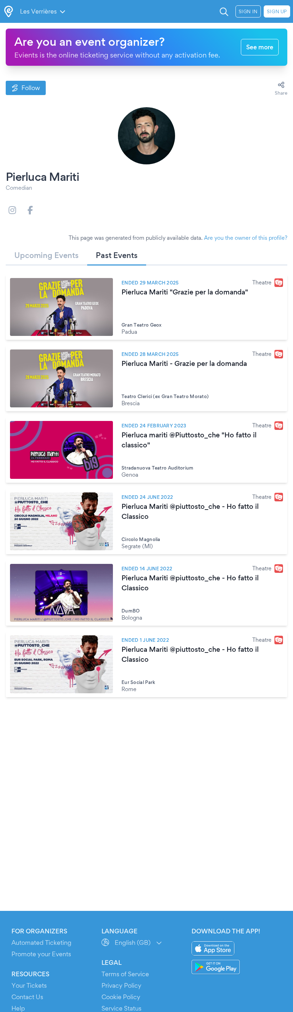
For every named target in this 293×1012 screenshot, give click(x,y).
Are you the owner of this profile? (245, 237)
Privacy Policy (121, 985)
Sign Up (277, 11)
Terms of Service (125, 974)
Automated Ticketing (41, 942)
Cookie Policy (120, 997)
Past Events (117, 255)
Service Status (121, 1008)
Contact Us (27, 997)
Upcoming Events (46, 255)
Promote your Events (41, 954)
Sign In (248, 11)
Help (18, 1008)
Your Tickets (29, 985)
